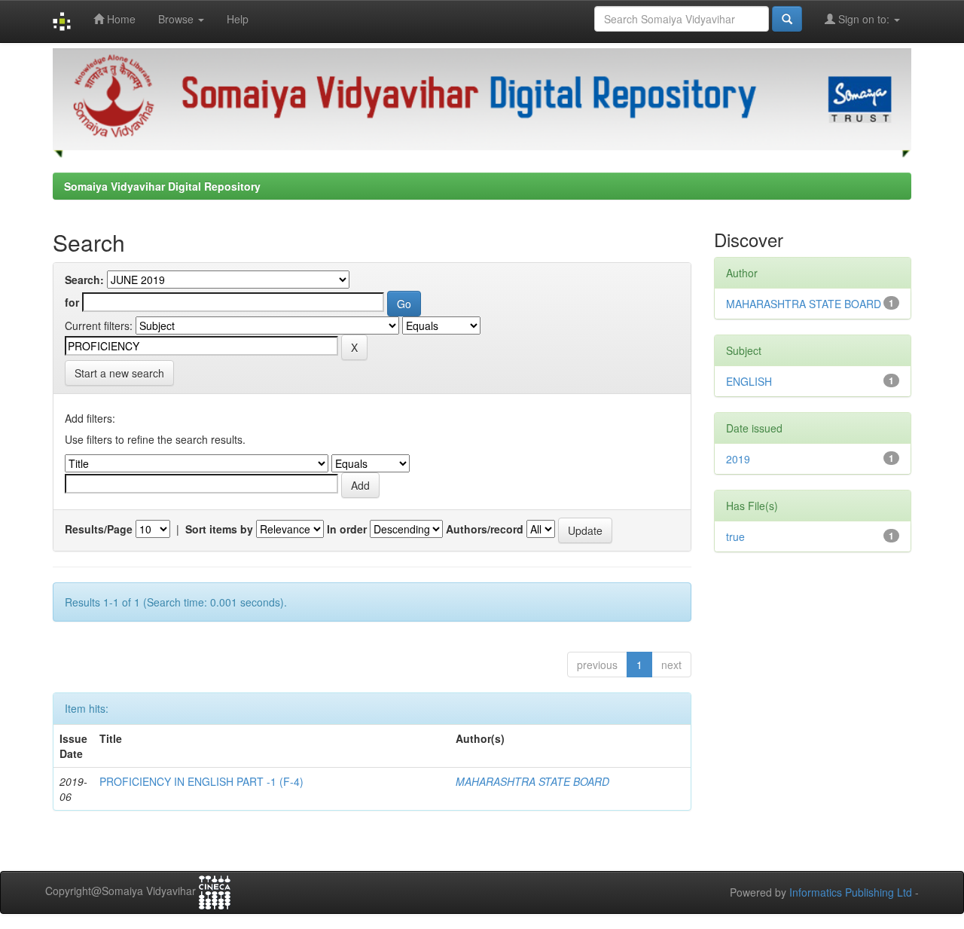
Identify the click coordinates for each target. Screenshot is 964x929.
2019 (738, 458)
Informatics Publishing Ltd (850, 892)
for (72, 302)
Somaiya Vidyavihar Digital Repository (162, 186)
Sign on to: (863, 18)
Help (238, 18)
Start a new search (119, 372)
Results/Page (99, 528)
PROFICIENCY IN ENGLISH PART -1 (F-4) (201, 781)
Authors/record (484, 528)
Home (120, 18)
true (735, 536)
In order (347, 528)
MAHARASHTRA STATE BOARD (532, 781)
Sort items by (219, 528)
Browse (177, 18)
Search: (84, 279)
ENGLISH (749, 381)
